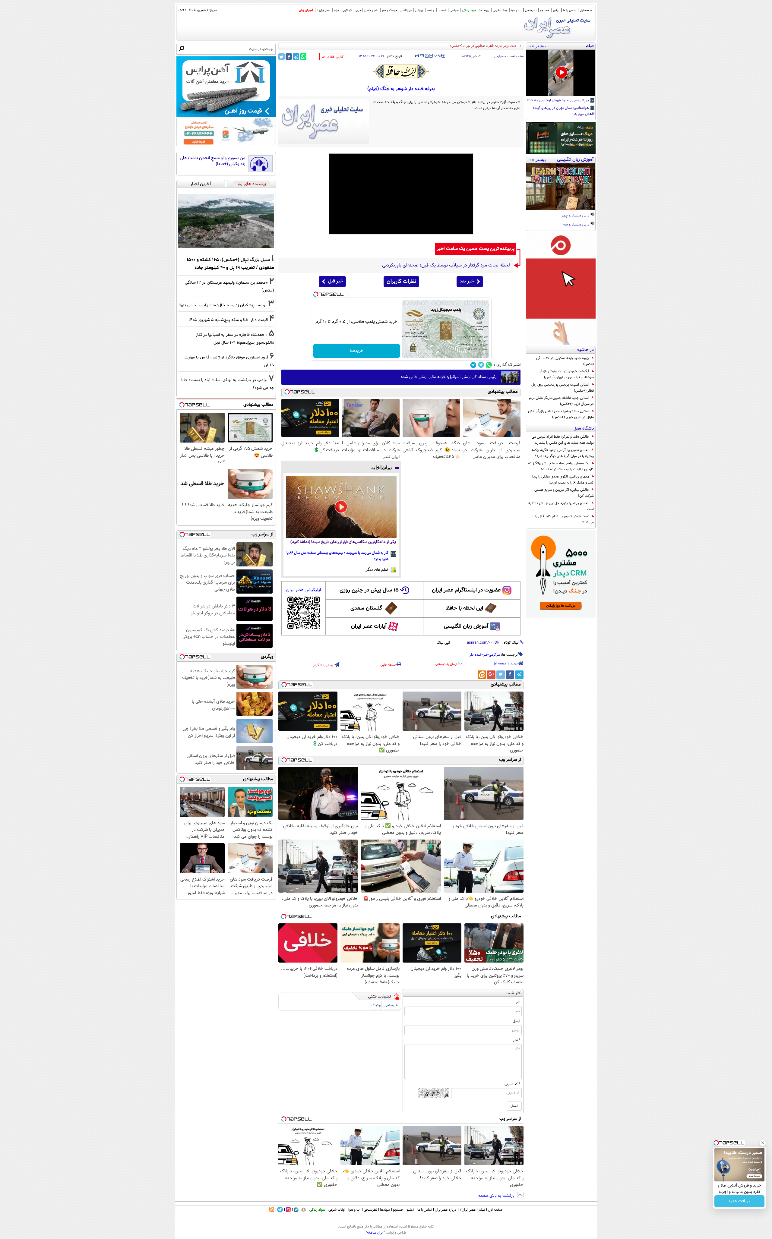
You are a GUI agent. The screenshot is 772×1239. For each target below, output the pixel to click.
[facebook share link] (289, 56)
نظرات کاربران (401, 281)
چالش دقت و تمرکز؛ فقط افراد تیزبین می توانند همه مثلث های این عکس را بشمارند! (563, 440)
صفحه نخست (515, 56)
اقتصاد (442, 10)
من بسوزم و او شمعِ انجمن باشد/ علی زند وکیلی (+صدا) (212, 161)
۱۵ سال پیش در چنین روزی (369, 590)
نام (518, 1002)
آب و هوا (516, 10)
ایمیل (516, 1021)
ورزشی (419, 10)
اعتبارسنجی (392, 1005)
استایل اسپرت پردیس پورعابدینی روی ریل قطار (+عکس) (562, 387)
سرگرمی (499, 56)
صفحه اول (586, 10)
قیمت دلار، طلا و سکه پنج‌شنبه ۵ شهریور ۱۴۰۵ (485, 46)
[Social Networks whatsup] (489, 365)
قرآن (358, 10)
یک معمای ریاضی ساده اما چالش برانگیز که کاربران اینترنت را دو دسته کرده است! (561, 466)
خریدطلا (356, 351)
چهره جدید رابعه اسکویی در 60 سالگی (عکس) (565, 361)
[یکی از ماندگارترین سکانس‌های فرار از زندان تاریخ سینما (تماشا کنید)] (341, 507)
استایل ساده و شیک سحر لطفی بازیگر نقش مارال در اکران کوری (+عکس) (561, 414)
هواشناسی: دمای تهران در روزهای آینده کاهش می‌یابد (564, 111)
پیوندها (385, 1209)
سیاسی (454, 10)
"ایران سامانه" (375, 1232)
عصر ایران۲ (468, 1209)
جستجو (544, 10)
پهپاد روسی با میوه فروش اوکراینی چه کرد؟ (558, 100)
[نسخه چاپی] (417, 55)
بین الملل (406, 10)
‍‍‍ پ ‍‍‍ (438, 55)
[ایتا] (482, 674)
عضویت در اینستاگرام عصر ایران (466, 590)
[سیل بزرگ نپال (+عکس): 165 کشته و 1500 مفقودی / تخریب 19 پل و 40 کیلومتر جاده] (226, 221)
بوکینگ (376, 1005)
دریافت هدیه (739, 1201)
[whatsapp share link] (303, 56)
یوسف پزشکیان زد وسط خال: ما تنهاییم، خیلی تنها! (223, 305)
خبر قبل (335, 281)
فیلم (336, 10)
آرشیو (556, 10)
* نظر (516, 1040)
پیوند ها (484, 10)
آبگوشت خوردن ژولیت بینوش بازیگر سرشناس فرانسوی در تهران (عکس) (566, 374)
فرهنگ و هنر (389, 10)
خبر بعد (467, 281)
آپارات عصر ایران (369, 626)
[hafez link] (401, 71)
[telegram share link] (296, 56)
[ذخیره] (426, 56)
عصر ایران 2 (323, 10)
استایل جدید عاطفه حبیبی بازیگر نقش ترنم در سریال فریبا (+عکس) (561, 401)
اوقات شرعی (500, 10)
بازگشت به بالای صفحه (497, 1196)
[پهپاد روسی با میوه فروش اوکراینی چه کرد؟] (560, 73)
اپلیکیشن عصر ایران (303, 590)
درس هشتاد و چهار (576, 216)
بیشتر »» (537, 45)
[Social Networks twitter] (481, 365)
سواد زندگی (469, 10)
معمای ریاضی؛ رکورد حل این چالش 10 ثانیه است (561, 506)
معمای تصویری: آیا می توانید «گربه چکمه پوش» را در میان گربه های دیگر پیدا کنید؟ (562, 453)
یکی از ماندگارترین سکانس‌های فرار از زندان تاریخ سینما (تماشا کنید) (343, 542)
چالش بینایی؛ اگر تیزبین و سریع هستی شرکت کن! (564, 493)
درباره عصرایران (446, 1209)
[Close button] (763, 1143)
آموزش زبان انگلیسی (466, 626)
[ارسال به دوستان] (422, 55)
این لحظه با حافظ (464, 608)
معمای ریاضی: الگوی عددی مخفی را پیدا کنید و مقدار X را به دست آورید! (563, 479)
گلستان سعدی (366, 608)
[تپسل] (316, 294)
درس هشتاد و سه (576, 225)
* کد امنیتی (512, 1084)
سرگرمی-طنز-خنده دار (485, 654)
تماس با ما (569, 10)
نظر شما (514, 993)
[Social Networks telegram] (473, 365)
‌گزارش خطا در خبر (332, 57)
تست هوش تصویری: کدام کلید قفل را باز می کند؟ (562, 519)
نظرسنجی (530, 10)
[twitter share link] (281, 56)
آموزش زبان (306, 10)
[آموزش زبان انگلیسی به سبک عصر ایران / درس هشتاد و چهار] (560, 186)
